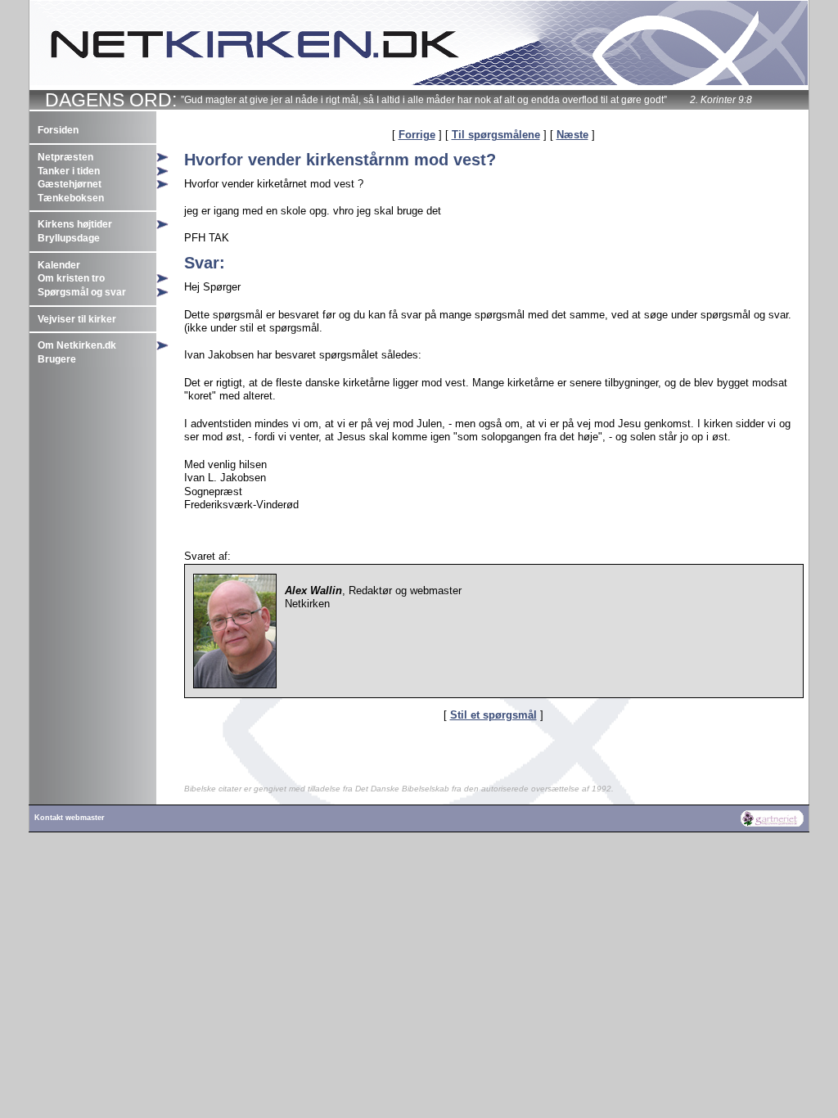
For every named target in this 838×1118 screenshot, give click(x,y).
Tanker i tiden (69, 171)
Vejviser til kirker (77, 319)
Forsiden (58, 130)
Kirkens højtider (75, 224)
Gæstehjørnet (69, 184)
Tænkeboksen (71, 198)
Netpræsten (65, 157)
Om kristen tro (71, 278)
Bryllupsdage (69, 238)
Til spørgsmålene (496, 134)
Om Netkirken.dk (77, 345)
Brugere (57, 359)
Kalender (59, 265)
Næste (572, 134)
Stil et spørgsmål (493, 715)
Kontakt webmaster (69, 818)
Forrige (417, 134)
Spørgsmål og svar (82, 292)
